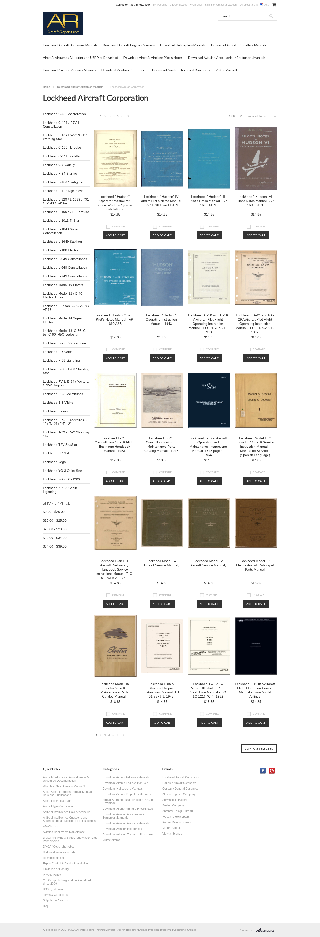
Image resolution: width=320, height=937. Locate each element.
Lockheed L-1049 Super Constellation (61, 231)
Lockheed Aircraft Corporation (181, 777)
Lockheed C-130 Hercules (62, 147)
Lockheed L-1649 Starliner (62, 241)
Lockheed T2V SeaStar (60, 445)
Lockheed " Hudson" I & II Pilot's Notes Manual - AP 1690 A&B (114, 319)
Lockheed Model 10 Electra (63, 285)
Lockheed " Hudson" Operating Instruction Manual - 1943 (161, 319)
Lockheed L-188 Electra (60, 250)
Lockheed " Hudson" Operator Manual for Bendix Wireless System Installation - (114, 203)
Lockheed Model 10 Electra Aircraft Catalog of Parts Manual (255, 565)
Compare (118, 226)
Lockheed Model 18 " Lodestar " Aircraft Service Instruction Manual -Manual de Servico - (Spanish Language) (255, 446)
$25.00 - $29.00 (55, 529)
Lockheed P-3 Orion (58, 352)
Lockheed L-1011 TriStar (61, 220)
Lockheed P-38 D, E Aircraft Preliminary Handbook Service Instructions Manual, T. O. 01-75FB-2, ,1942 (114, 569)
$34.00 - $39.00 (55, 546)
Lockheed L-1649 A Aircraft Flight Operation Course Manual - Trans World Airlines (255, 690)
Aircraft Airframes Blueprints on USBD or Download (80, 57)
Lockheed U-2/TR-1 (57, 453)
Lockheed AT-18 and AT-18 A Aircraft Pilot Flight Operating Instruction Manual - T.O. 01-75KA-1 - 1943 (208, 323)
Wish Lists (196, 4)
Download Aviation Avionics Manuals (69, 70)
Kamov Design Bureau (176, 822)
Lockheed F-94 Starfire (60, 173)
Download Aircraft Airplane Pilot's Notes (153, 57)
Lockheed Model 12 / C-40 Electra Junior (62, 295)
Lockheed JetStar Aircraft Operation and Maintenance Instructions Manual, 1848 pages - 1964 (208, 446)
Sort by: (235, 116)
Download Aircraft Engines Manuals (129, 45)
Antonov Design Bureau (177, 811)
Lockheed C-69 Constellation (64, 114)
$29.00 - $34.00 (55, 538)
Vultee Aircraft (226, 70)
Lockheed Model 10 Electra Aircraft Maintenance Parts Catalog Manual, (114, 690)
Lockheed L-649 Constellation (65, 267)
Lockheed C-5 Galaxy (59, 165)
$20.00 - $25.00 (55, 520)
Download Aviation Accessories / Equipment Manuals (227, 57)
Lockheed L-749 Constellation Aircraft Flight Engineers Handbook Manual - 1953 (114, 444)
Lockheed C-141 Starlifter (62, 156)
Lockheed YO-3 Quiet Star (62, 470)
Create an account (226, 4)
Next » (128, 117)
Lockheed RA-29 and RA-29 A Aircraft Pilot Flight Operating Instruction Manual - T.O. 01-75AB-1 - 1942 (255, 323)
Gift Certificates (178, 4)
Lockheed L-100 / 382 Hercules (66, 212)
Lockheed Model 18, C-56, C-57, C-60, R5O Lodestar (65, 332)
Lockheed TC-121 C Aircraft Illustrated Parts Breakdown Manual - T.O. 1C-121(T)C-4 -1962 (208, 690)
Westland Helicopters (176, 816)
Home (46, 86)
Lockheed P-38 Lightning (61, 360)
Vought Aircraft (171, 828)
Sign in (208, 4)
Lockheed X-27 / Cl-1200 (61, 479)
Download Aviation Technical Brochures (181, 70)
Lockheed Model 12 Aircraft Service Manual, (208, 563)
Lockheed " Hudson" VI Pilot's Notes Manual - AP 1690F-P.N (255, 201)
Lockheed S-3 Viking (58, 402)
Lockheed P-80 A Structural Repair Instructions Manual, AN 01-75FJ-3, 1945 (161, 690)
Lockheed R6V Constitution (63, 394)
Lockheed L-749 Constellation (65, 276)
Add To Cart (115, 235)
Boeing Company (173, 805)
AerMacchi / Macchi (174, 800)
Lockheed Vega (54, 462)
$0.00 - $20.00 (54, 512)
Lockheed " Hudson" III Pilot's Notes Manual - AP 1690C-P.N (208, 201)
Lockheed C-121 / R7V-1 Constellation (61, 124)
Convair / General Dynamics (180, 788)
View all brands (172, 833)
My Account (160, 4)
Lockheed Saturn (55, 411)
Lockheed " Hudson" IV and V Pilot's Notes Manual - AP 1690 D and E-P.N (161, 201)
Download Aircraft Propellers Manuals (238, 45)
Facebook (263, 771)
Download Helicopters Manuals (183, 45)
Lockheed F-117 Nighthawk (63, 191)
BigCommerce (266, 930)
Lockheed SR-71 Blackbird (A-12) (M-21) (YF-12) (65, 421)
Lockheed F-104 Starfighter (63, 182)
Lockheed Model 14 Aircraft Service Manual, (161, 563)
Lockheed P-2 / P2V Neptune (64, 343)
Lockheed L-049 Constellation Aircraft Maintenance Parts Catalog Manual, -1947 (161, 444)
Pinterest (272, 771)
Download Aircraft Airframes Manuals (70, 45)
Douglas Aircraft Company (179, 783)
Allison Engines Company (178, 794)
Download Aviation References (124, 70)
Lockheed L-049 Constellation (65, 259)
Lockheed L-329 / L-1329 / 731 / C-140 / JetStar (66, 201)
